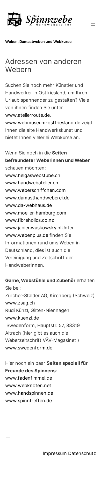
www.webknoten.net (28, 385)
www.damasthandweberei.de (37, 197)
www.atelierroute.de (27, 115)
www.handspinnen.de (29, 393)
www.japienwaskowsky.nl (33, 227)
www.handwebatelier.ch (31, 182)
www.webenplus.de (26, 235)
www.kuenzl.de (22, 318)
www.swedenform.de (28, 347)
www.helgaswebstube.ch (32, 175)
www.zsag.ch (20, 303)
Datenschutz (82, 453)
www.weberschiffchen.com (35, 190)
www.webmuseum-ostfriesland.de (42, 122)
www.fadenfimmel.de (28, 378)
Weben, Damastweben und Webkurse (38, 41)
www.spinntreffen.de (28, 400)
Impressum (55, 453)
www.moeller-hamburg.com (35, 213)
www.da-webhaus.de (28, 205)
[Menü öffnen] (93, 25)
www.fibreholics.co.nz (29, 220)
